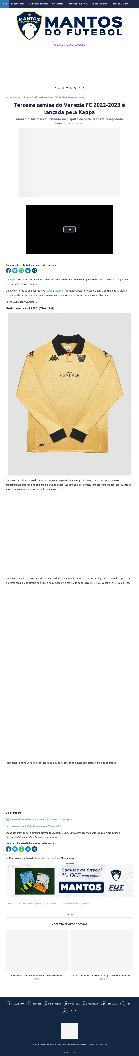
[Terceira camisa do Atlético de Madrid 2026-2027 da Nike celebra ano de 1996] (37, 950)
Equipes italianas (26, 903)
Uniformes (26, 97)
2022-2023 (10, 903)
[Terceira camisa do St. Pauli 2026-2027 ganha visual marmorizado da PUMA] (102, 950)
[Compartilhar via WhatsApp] (21, 270)
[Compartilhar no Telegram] (28, 270)
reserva (59, 290)
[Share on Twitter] (69, 914)
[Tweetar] (15, 270)
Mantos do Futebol (13, 97)
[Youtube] (67, 88)
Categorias (57, 4)
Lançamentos (17, 4)
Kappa (39, 903)
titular (48, 290)
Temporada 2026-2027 (38, 4)
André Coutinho (63, 123)
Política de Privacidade (97, 1045)
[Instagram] (63, 88)
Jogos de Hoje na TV (78, 4)
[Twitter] (59, 88)
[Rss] (79, 88)
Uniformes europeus (70, 903)
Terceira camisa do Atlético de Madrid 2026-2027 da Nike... (37, 975)
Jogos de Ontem (100, 4)
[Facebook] (55, 88)
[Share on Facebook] (66, 914)
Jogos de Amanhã (120, 4)
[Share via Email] (71, 914)
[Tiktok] (83, 88)
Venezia (86, 903)
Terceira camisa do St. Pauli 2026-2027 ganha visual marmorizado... (102, 975)
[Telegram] (75, 88)
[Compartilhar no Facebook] (8, 270)
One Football (51, 903)
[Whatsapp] (71, 88)
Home (4, 4)
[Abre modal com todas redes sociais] (34, 270)
